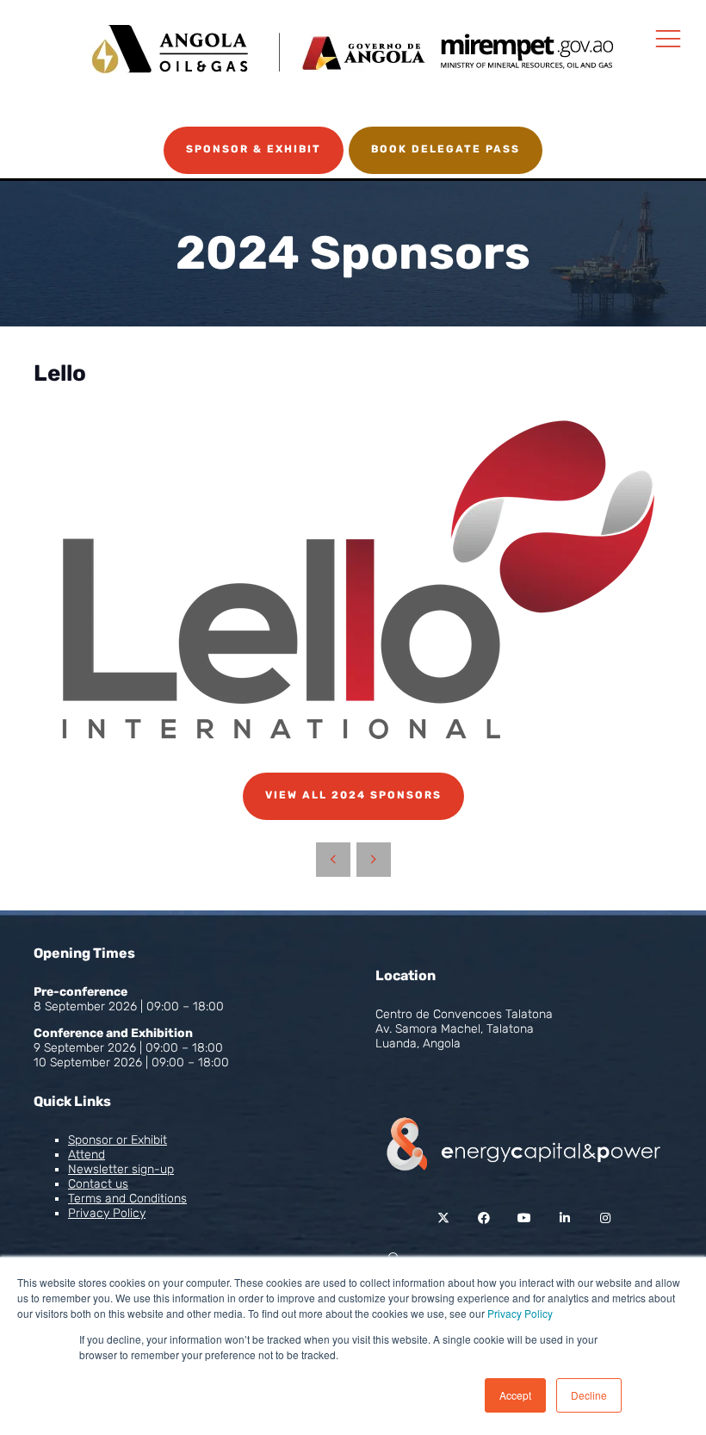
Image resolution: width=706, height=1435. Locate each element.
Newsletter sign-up (121, 1169)
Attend (86, 1154)
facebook (483, 1218)
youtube (523, 1218)
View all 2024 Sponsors (353, 795)
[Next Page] (373, 859)
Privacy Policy (520, 1313)
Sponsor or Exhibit (117, 1140)
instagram (604, 1218)
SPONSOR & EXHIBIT (253, 149)
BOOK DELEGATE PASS (445, 149)
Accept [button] (515, 1395)
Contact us (98, 1184)
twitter (442, 1218)
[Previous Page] (333, 859)
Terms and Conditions (127, 1198)
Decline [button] (589, 1395)
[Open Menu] (668, 37)
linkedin (564, 1218)
